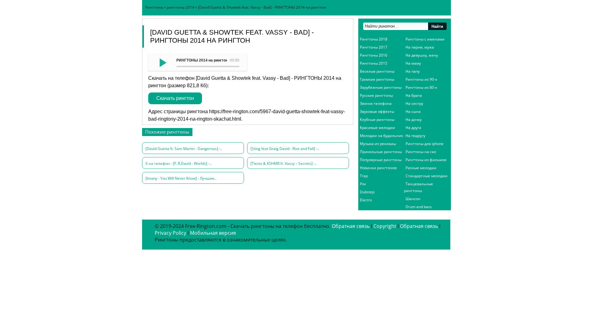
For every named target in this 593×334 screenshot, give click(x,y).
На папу (413, 71)
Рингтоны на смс (421, 151)
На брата (414, 95)
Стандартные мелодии (427, 175)
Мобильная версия (213, 232)
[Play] (162, 62)
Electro (366, 200)
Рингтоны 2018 (373, 39)
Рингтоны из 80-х (421, 87)
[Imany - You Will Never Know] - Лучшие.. (180, 178)
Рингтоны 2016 (373, 55)
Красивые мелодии (377, 127)
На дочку (414, 119)
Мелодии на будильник (381, 135)
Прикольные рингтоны (381, 151)
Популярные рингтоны (381, 159)
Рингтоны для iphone (425, 143)
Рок (363, 183)
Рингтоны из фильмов (426, 159)
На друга (413, 127)
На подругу (415, 135)
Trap (364, 175)
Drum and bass (419, 206)
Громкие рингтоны (377, 79)
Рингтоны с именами (425, 39)
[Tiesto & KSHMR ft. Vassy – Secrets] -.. (283, 163)
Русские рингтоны (376, 95)
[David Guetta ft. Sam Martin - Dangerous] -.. (183, 148)
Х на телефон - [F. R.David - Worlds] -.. (178, 163)
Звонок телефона (376, 103)
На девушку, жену (422, 55)
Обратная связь (351, 226)
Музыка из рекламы (378, 143)
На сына (413, 111)
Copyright (384, 226)
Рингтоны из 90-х (421, 79)
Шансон (413, 198)
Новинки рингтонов (378, 167)
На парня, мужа (420, 47)
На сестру (414, 103)
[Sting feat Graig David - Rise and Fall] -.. (284, 148)
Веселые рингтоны (377, 71)
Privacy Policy (170, 232)
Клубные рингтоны (377, 119)
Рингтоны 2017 (373, 47)
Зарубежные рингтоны (381, 87)
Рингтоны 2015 (373, 63)
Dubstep (367, 192)
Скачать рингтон (175, 98)
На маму (413, 63)
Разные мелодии (421, 167)
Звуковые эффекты (377, 111)
